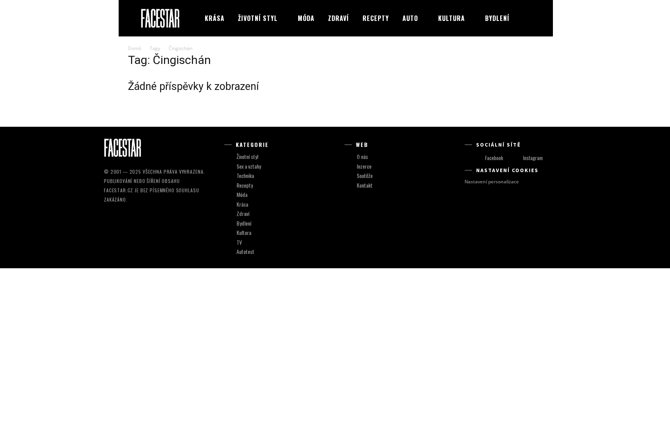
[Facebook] (478, 158)
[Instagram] (516, 158)
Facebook (494, 158)
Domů (134, 48)
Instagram (533, 158)
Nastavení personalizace (492, 181)
